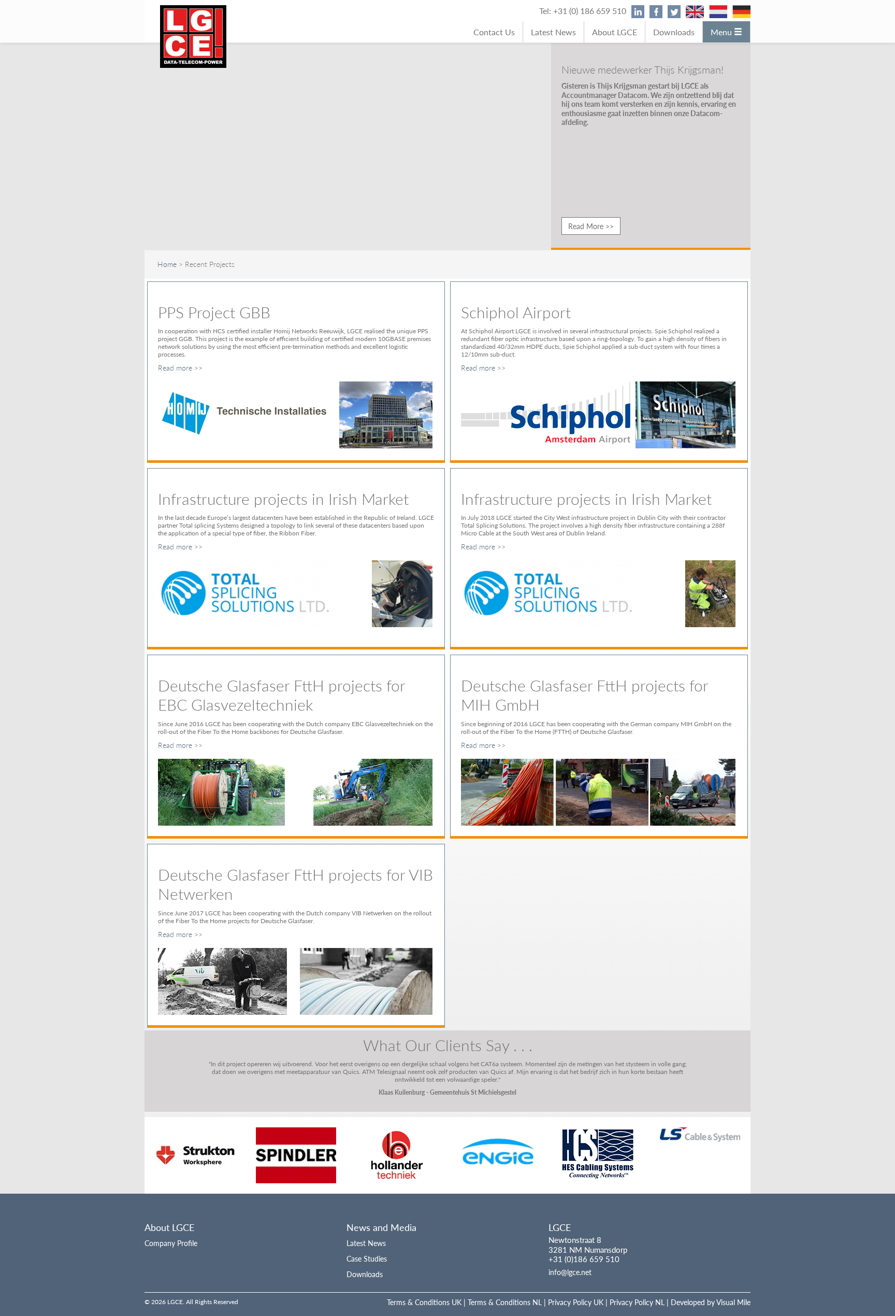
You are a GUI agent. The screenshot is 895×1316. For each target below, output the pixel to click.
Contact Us (494, 32)
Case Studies (367, 1251)
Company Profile (171, 1235)
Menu (722, 32)
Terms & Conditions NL (505, 1294)
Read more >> (180, 367)
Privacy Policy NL (637, 1294)
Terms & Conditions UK (424, 1294)
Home (167, 264)
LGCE (559, 1219)
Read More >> (591, 226)
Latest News (553, 32)
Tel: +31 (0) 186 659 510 (582, 11)
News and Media (381, 1219)
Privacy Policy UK (575, 1294)
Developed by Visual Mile (710, 1294)
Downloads (674, 32)
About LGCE (614, 32)
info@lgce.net (569, 1264)
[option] (195, 1147)
